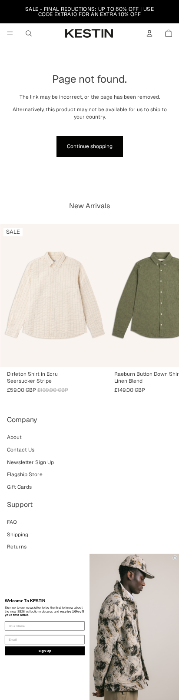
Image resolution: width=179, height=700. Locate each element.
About (14, 437)
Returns (17, 546)
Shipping (17, 534)
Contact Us (20, 449)
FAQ (12, 522)
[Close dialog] (174, 557)
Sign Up (44, 650)
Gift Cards (19, 487)
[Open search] (28, 33)
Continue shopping (90, 146)
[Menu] (10, 33)
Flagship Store (25, 474)
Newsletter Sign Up (30, 462)
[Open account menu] (149, 33)
